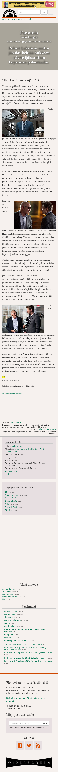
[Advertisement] (29, 550)
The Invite (10, 591)
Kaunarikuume (12, 589)
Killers (11, 503)
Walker (6, 598)
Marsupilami (11, 594)
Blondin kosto (14, 497)
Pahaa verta (15, 422)
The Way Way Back (47, 429)
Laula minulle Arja (14, 596)
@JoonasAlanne (31, 41)
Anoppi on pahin (16, 494)
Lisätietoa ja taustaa (15, 698)
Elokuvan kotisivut (13, 471)
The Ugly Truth (15, 507)
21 (9, 491)
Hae (44, 12)
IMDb (7, 474)
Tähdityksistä (33, 698)
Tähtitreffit (13, 510)
